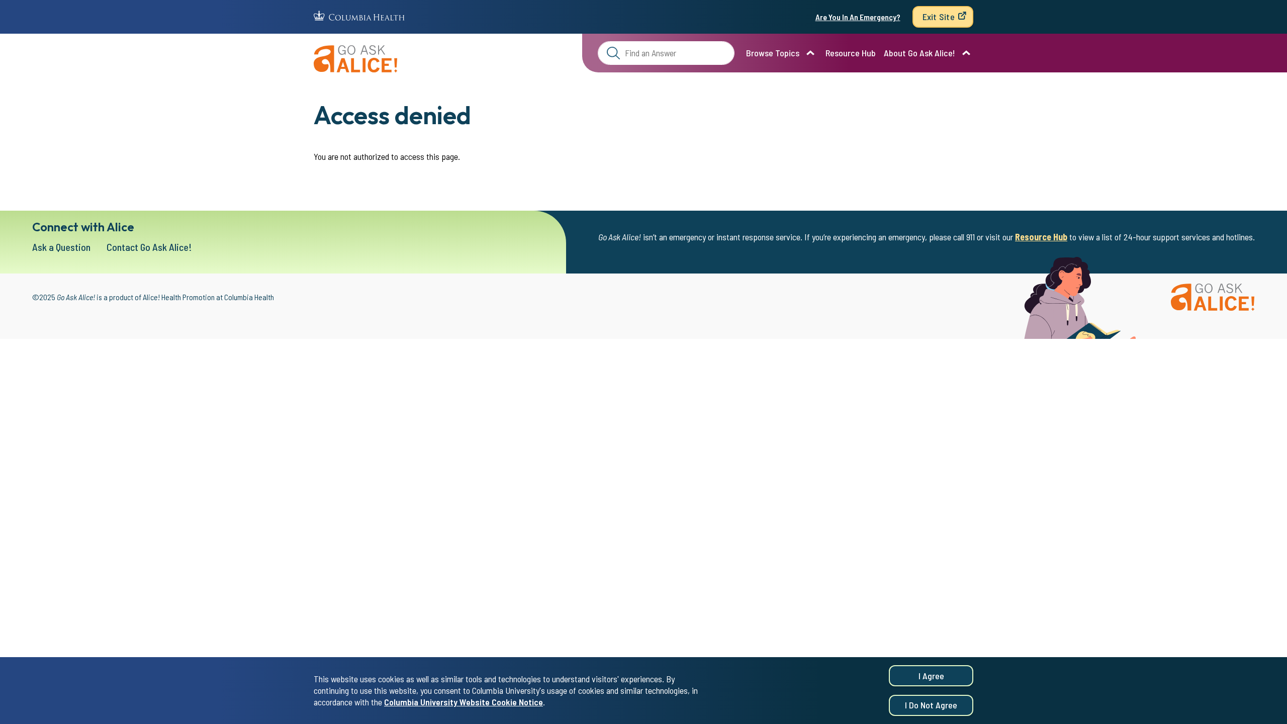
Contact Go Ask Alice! (149, 247)
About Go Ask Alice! (919, 52)
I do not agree (931, 705)
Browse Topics (772, 52)
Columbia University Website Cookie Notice (463, 701)
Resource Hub (850, 52)
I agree (931, 675)
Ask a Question (61, 247)
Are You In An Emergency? (857, 17)
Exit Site (939, 16)
